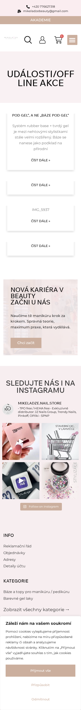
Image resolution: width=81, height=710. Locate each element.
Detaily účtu (14, 566)
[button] (72, 40)
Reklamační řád (17, 546)
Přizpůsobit (40, 685)
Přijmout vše (40, 671)
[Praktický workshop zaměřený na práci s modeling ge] (20, 441)
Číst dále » (40, 160)
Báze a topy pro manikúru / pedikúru (36, 592)
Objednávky (14, 553)
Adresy (9, 559)
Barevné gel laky (18, 598)
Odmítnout (41, 699)
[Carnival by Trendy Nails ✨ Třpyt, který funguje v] (60, 480)
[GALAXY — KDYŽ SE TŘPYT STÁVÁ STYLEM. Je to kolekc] (20, 480)
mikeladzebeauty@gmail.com (45, 11)
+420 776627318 (43, 6)
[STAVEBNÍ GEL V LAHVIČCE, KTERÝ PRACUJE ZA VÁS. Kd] (60, 441)
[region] (40, 663)
